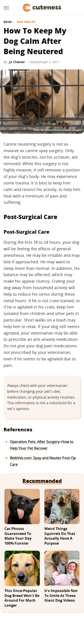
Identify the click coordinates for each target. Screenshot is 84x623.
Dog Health (26, 22)
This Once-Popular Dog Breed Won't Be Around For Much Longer (21, 598)
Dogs (8, 22)
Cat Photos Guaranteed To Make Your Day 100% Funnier (18, 536)
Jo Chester (17, 62)
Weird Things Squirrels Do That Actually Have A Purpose (59, 536)
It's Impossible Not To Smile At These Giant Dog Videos (61, 595)
